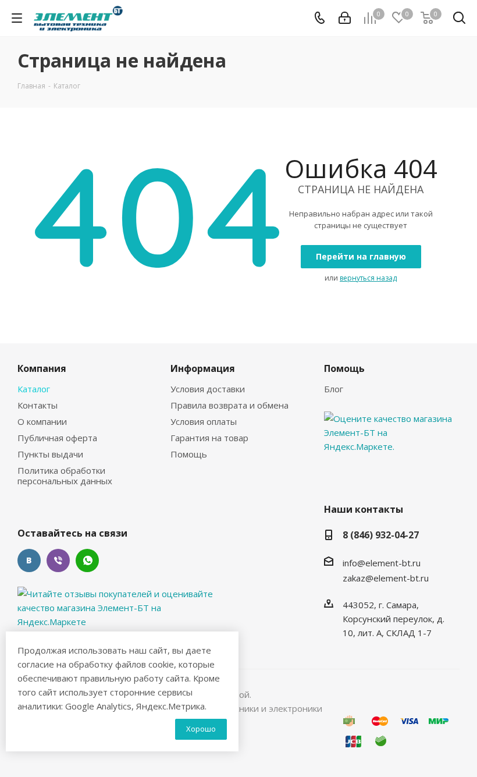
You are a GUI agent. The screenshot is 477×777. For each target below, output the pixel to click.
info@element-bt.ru (382, 563)
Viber (58, 560)
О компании (42, 421)
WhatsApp (87, 560)
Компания (41, 368)
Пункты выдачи (50, 454)
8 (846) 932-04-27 (381, 534)
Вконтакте (29, 560)
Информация (202, 368)
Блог (333, 389)
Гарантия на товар (209, 438)
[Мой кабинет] (345, 18)
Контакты (37, 405)
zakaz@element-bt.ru (386, 578)
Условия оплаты (203, 421)
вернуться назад (368, 278)
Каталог (33, 389)
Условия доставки (207, 389)
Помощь (188, 454)
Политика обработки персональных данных (64, 475)
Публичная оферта (57, 438)
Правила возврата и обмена (229, 405)
